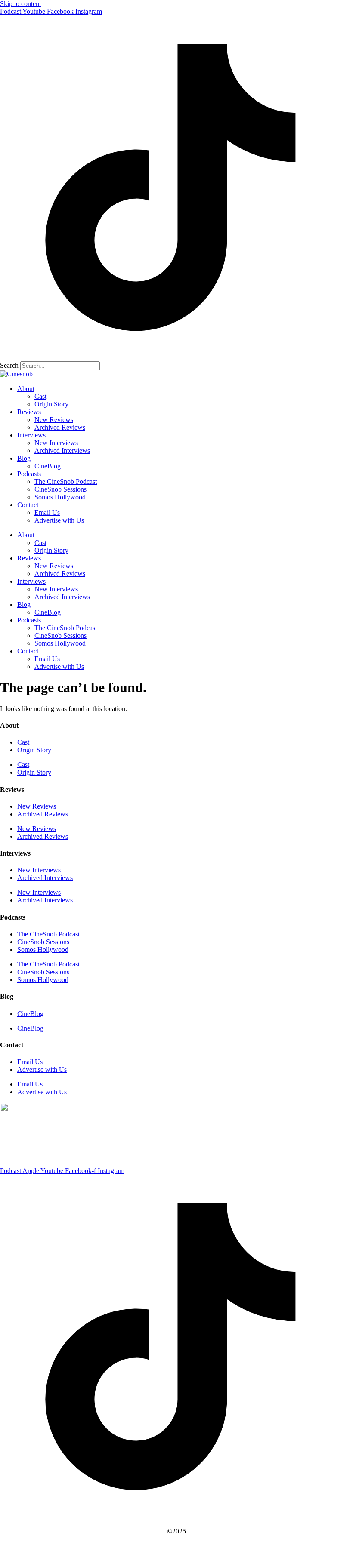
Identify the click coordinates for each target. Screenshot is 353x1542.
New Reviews (53, 419)
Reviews (29, 412)
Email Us (47, 512)
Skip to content (20, 3)
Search (9, 365)
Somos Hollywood (60, 497)
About (25, 388)
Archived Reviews (59, 427)
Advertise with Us (59, 520)
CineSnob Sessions (60, 489)
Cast (40, 396)
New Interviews (56, 442)
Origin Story (51, 404)
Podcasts (29, 473)
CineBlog (47, 466)
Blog (24, 458)
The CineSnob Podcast (65, 481)
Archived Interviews (62, 450)
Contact (27, 504)
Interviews (31, 435)
